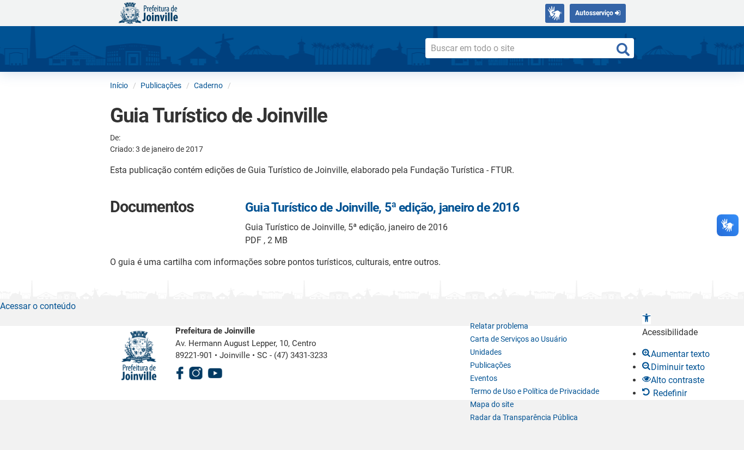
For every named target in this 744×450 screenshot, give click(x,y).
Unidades (486, 352)
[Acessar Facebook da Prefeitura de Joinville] (179, 371)
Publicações (490, 365)
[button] (646, 319)
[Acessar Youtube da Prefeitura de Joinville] (215, 371)
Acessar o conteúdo (38, 306)
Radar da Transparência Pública (524, 417)
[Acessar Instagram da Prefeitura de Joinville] (195, 371)
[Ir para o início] (148, 12)
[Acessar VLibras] (554, 13)
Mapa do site (492, 404)
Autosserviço (595, 13)
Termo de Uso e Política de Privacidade (534, 391)
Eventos (483, 378)
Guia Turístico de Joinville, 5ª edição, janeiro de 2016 (382, 207)
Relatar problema (499, 326)
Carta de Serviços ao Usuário (518, 339)
